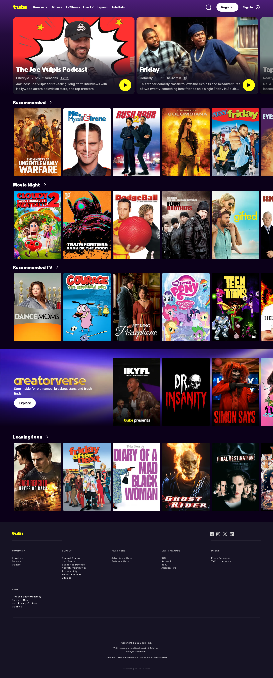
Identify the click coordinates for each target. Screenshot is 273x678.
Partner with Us (121, 561)
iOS (163, 558)
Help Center (69, 561)
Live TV (88, 7)
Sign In (248, 7)
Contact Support (72, 558)
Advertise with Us (122, 558)
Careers (16, 561)
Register (227, 7)
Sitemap (67, 577)
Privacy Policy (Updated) (26, 596)
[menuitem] (40, 7)
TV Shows (73, 7)
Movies (57, 7)
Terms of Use (20, 600)
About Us (17, 558)
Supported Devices (73, 564)
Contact (17, 564)
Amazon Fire (168, 567)
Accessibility (70, 571)
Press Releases (220, 558)
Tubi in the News (221, 561)
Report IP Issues (72, 574)
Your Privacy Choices (24, 603)
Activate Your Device (74, 567)
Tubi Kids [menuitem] (118, 7)
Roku (164, 564)
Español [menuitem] (102, 7)
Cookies (17, 606)
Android (166, 561)
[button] (266, 55)
